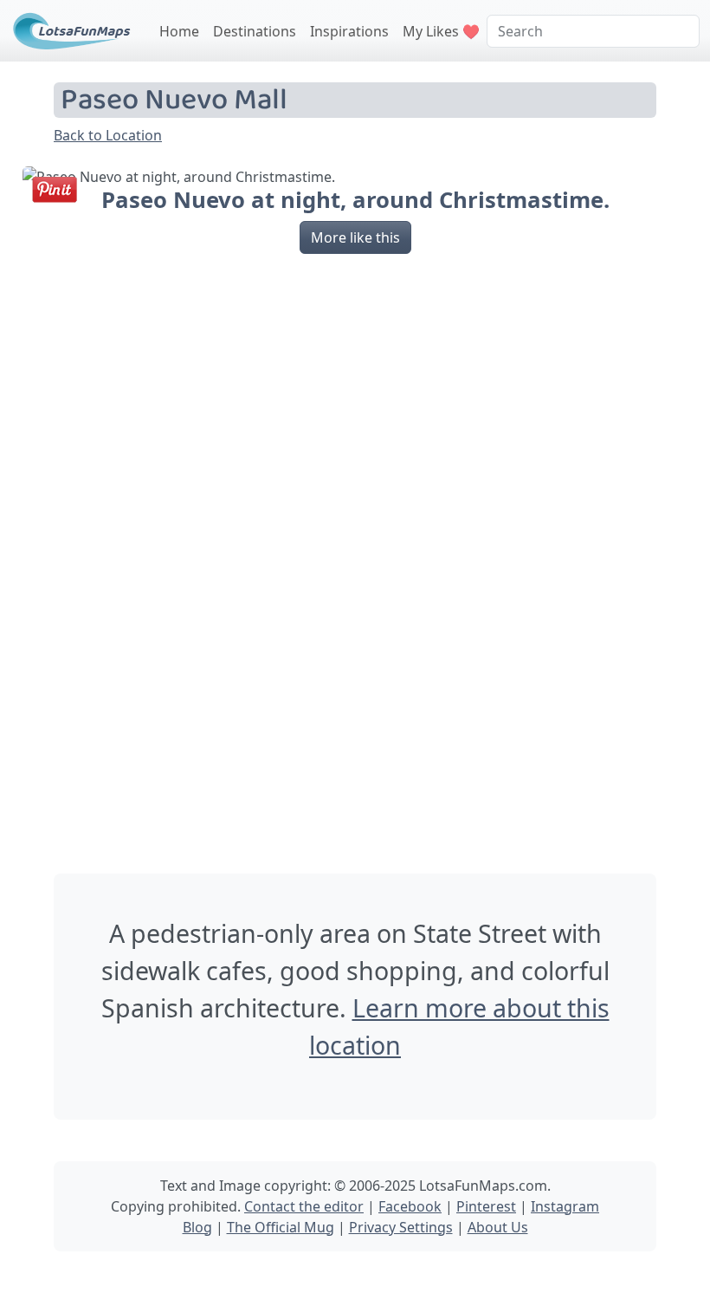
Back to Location (108, 135)
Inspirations (349, 31)
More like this (355, 237)
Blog (197, 1227)
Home (179, 31)
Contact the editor (304, 1206)
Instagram (565, 1206)
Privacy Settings (401, 1227)
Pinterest (486, 1206)
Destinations (254, 31)
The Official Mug (280, 1227)
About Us (498, 1227)
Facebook (410, 1206)
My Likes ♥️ (441, 31)
